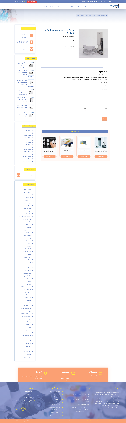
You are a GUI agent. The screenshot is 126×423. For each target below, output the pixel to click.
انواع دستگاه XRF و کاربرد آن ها (82, 404)
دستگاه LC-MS (28, 343)
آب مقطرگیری (28, 233)
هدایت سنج (28, 195)
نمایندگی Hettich (27, 147)
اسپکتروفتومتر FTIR (27, 292)
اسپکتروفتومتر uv (27, 352)
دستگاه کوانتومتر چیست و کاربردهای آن (80, 407)
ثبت (104, 119)
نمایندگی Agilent (67, 49)
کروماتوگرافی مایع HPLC (26, 287)
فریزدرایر (29, 281)
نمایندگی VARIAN (27, 152)
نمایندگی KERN (28, 145)
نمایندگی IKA (28, 142)
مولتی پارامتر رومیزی (27, 289)
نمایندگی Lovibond (27, 159)
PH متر (30, 319)
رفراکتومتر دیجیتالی (27, 219)
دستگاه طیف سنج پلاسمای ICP (24, 276)
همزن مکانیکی (28, 295)
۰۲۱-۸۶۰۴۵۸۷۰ (65, 381)
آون (30, 262)
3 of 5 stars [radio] (102, 85)
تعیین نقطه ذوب (27, 235)
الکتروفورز (29, 300)
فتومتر (30, 349)
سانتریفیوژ (29, 246)
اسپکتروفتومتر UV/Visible (25, 308)
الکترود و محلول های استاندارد (25, 216)
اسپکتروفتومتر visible (26, 335)
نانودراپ (29, 254)
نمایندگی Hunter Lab (26, 161)
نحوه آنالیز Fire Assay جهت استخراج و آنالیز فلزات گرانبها (79, 400)
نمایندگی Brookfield (26, 140)
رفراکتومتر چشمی (27, 197)
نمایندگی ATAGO (27, 135)
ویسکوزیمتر (28, 260)
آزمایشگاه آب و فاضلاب (26, 268)
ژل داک (29, 238)
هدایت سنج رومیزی (27, 273)
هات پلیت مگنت (28, 279)
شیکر (30, 311)
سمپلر (30, 265)
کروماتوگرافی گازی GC (26, 270)
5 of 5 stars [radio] (98, 85)
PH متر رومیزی (28, 330)
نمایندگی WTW (28, 133)
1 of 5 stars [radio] (106, 85)
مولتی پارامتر (28, 322)
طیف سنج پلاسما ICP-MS (26, 316)
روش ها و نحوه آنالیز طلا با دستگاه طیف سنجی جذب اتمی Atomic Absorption (79, 411)
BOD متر (29, 243)
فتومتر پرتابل (28, 224)
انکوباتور (29, 341)
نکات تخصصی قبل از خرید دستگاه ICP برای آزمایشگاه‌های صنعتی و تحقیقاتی (80, 396)
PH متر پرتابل (28, 346)
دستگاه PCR (28, 205)
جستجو (18, 175)
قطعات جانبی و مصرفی (66, 47)
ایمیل (84, 108)
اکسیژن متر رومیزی (27, 208)
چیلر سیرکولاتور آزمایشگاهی (25, 314)
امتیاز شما (104, 82)
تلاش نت (68, 421)
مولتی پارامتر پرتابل (27, 306)
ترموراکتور (29, 227)
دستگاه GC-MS (28, 303)
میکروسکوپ (28, 284)
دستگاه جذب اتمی (27, 189)
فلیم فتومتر (29, 338)
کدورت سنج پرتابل (27, 357)
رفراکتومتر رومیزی (27, 230)
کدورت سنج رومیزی (27, 203)
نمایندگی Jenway (27, 149)
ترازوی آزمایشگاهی (27, 249)
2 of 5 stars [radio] (104, 85)
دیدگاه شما (104, 89)
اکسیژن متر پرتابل (27, 192)
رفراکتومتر (29, 354)
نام (106, 108)
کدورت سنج (29, 211)
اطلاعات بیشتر (100, 156)
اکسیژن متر (29, 333)
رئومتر (30, 327)
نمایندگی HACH (28, 131)
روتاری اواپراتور (28, 200)
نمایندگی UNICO (27, 154)
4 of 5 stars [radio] (100, 85)
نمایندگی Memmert (27, 156)
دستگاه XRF (28, 324)
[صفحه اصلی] (106, 15)
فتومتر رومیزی (28, 241)
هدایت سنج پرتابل (27, 257)
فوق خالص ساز (28, 297)
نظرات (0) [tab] (106, 66)
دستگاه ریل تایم (28, 222)
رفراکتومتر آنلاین (27, 214)
